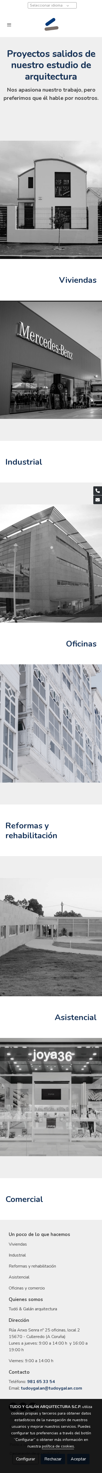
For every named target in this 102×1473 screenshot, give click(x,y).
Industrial (17, 1255)
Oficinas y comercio (27, 1288)
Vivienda (17, 1244)
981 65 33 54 (41, 1382)
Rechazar (52, 1459)
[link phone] (97, 490)
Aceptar (78, 1459)
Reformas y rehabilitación (32, 1266)
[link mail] (97, 499)
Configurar (25, 1459)
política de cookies (58, 1446)
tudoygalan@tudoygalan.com (51, 1388)
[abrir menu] (9, 24)
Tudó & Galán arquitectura (33, 1309)
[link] (51, 24)
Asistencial (19, 1277)
